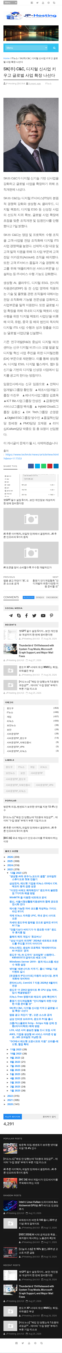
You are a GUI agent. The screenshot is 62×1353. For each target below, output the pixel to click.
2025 (10, 861)
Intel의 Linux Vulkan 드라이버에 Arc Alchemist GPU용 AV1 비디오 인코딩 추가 (38, 1205)
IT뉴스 (15, 58)
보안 (9, 729)
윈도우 (10, 708)
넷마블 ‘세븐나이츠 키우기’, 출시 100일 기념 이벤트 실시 (33, 970)
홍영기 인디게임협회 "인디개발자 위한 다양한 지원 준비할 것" (33, 1002)
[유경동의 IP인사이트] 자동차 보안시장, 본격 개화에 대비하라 (33, 977)
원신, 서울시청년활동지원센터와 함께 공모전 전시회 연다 (33, 903)
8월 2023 (15, 1061)
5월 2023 (15, 1074)
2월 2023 (15, 1086)
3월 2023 (15, 1082)
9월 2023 (15, 1057)
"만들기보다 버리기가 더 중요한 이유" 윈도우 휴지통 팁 (32, 931)
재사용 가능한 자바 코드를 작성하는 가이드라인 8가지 (32, 910)
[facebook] (32, 3)
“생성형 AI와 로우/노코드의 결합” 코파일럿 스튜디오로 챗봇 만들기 (32, 878)
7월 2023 (15, 1066)
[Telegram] (11, 615)
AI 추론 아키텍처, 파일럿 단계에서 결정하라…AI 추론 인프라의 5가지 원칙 (30, 535)
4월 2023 (15, 1078)
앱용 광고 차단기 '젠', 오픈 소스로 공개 (30, 1014)
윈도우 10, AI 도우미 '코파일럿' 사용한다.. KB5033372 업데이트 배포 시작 (32, 956)
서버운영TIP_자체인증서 (19, 742)
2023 (10, 869)
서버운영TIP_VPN (15, 746)
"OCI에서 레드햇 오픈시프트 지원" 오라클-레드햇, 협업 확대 (33, 1043)
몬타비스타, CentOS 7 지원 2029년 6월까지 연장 (33, 984)
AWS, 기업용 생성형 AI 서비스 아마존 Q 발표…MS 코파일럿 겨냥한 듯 (32, 1036)
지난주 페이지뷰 (12, 1116)
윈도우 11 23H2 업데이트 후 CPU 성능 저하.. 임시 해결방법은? (33, 991)
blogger (29, 597)
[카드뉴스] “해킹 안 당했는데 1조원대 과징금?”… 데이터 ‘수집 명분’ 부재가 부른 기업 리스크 (39, 685)
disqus (40, 597)
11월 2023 (16, 1049)
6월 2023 (15, 1070)
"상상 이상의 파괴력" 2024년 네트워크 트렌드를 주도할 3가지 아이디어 (33, 942)
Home (6, 58)
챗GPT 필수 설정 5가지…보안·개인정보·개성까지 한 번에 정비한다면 (29, 502)
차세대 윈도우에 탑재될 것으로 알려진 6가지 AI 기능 (33, 924)
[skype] (54, 3)
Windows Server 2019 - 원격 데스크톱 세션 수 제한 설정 (34, 963)
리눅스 (10, 721)
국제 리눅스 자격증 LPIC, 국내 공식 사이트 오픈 (32, 917)
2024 (10, 865)
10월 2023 (16, 1053)
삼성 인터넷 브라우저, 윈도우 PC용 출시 (31, 1019)
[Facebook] (27, 615)
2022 (10, 1095)
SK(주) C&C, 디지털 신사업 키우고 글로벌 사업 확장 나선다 (33, 1009)
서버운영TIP (13, 733)
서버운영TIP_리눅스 (17, 751)
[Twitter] (34, 615)
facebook (52, 597)
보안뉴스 (11, 725)
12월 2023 (16, 872)
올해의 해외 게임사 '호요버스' (25, 936)
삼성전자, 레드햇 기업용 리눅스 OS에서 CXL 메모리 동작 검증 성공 (33, 885)
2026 (10, 857)
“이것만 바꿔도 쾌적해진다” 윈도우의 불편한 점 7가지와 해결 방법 (33, 892)
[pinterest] (49, 3)
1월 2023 (15, 1090)
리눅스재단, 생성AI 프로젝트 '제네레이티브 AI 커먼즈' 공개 (32, 949)
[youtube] (43, 3)
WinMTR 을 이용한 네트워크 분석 (27, 897)
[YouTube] (43, 615)
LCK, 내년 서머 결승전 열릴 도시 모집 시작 (32, 1030)
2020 (10, 1104)
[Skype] (19, 615)
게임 (9, 716)
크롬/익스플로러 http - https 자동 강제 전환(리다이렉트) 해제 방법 (33, 1024)
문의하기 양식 (49, 1116)
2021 (10, 1100)
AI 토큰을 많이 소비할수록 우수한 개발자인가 (27, 567)
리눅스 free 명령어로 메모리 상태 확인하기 (33, 996)
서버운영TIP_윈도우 (17, 738)
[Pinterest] (51, 615)
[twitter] (37, 3)
